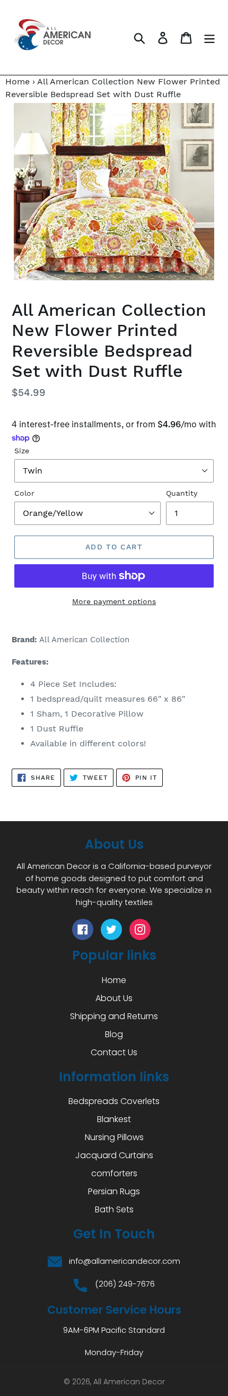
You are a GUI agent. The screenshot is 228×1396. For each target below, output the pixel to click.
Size (21, 450)
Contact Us (114, 1052)
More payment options (114, 601)
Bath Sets (114, 1209)
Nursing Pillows (114, 1137)
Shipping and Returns (114, 1016)
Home (17, 81)
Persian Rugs (114, 1191)
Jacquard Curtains (114, 1155)
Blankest (114, 1119)
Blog (114, 1034)
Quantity (181, 493)
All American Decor (129, 1381)
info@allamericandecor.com (124, 1260)
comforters (114, 1173)
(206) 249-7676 (125, 1283)
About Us (114, 998)
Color (24, 493)
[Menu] (209, 37)
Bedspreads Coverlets (114, 1101)
